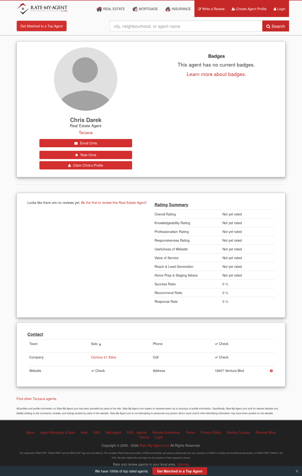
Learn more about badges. (216, 73)
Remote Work (266, 432)
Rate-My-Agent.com (154, 445)
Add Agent (113, 432)
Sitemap (183, 464)
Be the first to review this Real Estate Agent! (114, 202)
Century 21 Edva (103, 357)
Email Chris (88, 143)
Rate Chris (88, 154)
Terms (190, 432)
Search (277, 26)
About (30, 432)
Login (280, 8)
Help (84, 432)
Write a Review (213, 8)
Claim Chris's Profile (87, 165)
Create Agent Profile (251, 8)
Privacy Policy (211, 432)
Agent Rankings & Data (57, 432)
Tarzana (85, 132)
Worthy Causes (238, 432)
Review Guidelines (166, 432)
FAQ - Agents (137, 432)
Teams (144, 437)
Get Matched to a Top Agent (42, 26)
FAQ (96, 432)
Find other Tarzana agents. (37, 398)
